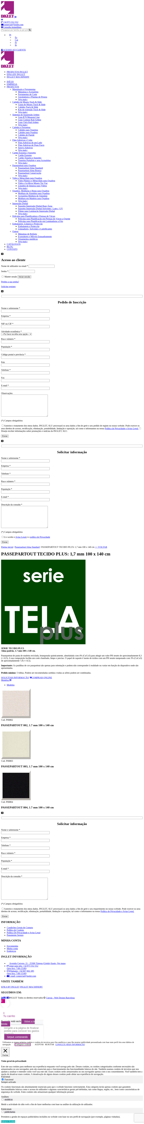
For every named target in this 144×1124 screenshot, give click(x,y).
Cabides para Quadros (28, 132)
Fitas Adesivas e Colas (22, 140)
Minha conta (12, 948)
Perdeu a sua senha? (10, 282)
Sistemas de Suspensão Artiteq (25, 114)
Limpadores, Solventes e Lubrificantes (35, 229)
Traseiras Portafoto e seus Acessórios (34, 160)
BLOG (10, 246)
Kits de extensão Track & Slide (32, 109)
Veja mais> (23, 99)
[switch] (3, 1099)
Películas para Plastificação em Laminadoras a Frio (40, 221)
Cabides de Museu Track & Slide (27, 102)
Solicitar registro (8, 286)
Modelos (10, 685)
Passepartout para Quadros (24, 165)
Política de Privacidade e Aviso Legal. (122, 428)
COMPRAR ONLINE (42, 677)
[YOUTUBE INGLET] (2, 998)
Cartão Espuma (25, 155)
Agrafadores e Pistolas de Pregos (32, 97)
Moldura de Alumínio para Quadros (34, 193)
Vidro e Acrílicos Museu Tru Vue (33, 183)
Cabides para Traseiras (28, 130)
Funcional (8, 1079)
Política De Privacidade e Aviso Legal (23, 932)
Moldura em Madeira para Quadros (33, 198)
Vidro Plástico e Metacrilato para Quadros (36, 180)
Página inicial (7, 547)
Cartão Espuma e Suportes (24, 153)
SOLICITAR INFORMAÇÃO (15, 677)
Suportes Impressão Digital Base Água (35, 206)
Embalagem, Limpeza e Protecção (27, 224)
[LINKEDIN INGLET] (4, 998)
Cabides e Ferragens (21, 127)
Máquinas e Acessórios (28, 92)
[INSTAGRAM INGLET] (6, 998)
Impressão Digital (20, 203)
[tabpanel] (72, 1089)
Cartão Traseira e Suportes (29, 158)
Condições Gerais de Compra (20, 927)
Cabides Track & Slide (28, 107)
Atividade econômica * (11, 331)
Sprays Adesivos (25, 147)
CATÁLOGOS (14, 244)
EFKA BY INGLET (16, 74)
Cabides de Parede (26, 135)
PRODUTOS (13, 87)
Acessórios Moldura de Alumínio (32, 196)
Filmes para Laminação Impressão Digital (36, 211)
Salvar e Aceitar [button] (8, 1121)
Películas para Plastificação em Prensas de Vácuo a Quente (44, 219)
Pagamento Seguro (15, 935)
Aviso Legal (21, 537)
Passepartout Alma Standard (30, 168)
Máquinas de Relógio (27, 234)
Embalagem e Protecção (28, 226)
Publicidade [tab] (6, 1109)
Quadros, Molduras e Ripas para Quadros (30, 191)
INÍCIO (10, 81)
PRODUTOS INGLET (17, 72)
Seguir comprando (17, 1036)
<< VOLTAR (101, 547)
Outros (15, 231)
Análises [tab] (5, 1097)
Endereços (11, 951)
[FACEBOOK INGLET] (8, 998)
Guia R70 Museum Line (29, 117)
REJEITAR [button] (49, 1045)
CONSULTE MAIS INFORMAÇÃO (70, 1045)
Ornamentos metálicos (28, 239)
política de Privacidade (40, 537)
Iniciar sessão (24, 277)
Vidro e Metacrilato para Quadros (27, 178)
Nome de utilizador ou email (14, 266)
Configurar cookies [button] (22, 1045)
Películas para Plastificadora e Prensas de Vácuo (33, 216)
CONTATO (12, 249)
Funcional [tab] (5, 1077)
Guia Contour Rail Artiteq (29, 120)
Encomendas (12, 946)
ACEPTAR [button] (39, 1045)
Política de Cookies (15, 930)
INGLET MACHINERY (18, 77)
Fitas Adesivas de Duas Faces (31, 145)
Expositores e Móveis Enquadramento (35, 236)
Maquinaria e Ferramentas (23, 89)
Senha (4, 271)
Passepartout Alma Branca (29, 170)
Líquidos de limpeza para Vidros (32, 186)
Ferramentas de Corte (27, 94)
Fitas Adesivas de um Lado (30, 142)
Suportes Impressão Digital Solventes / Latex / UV (40, 208)
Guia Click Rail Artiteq (28, 122)
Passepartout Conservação (29, 173)
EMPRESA (12, 84)
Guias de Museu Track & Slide (31, 104)
